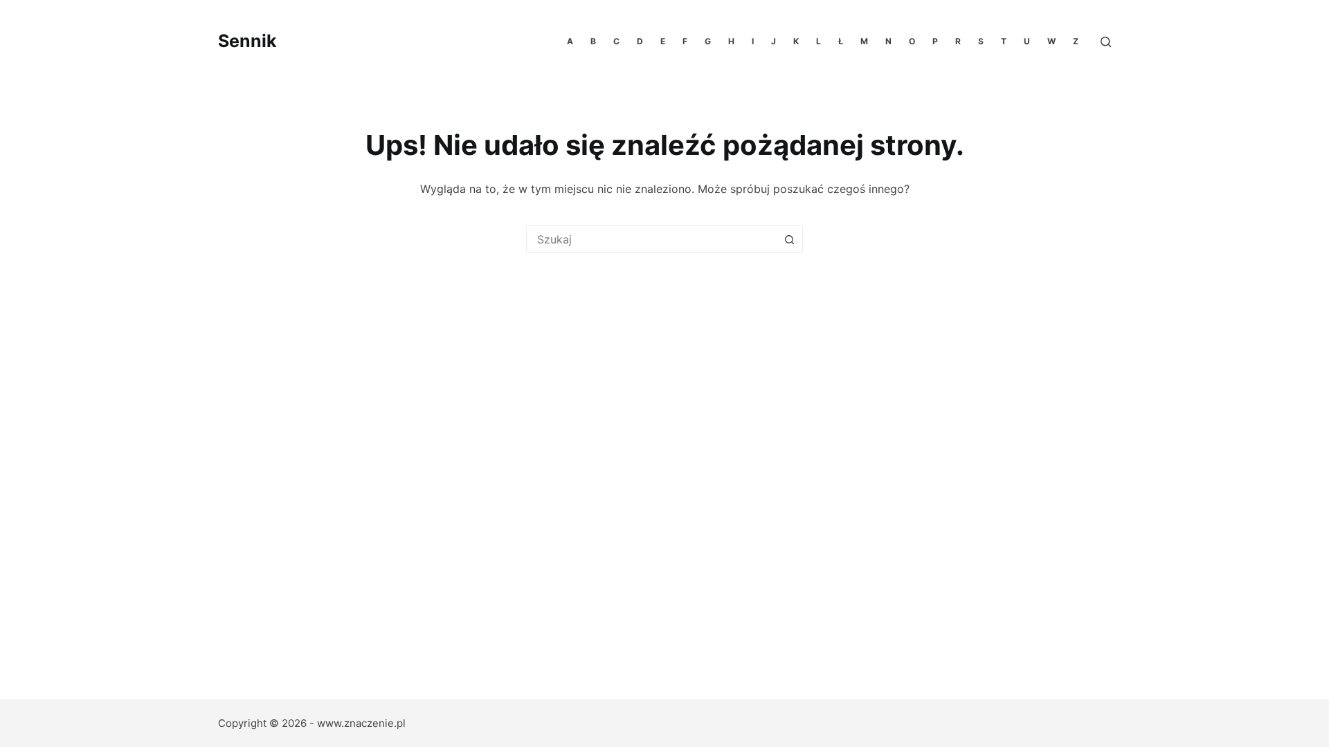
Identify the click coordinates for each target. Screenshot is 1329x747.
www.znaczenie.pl (361, 723)
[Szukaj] (1106, 42)
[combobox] (651, 239)
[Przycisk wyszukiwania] (789, 239)
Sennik (247, 40)
